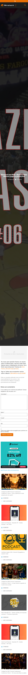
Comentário (4, 394)
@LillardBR (23, 373)
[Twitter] (10, 1)
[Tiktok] (18, 1)
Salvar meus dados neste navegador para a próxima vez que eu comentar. (14, 431)
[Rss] (15, 1)
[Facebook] (7, 1)
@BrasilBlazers (14, 373)
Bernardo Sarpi (10, 368)
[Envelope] (20, 1)
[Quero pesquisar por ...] (25, 5)
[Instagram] (12, 1)
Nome (2, 412)
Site (2, 423)
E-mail (2, 418)
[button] (1, 439)
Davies (17, 368)
